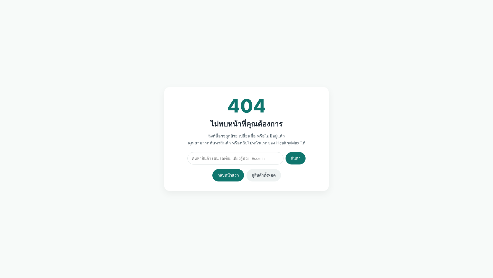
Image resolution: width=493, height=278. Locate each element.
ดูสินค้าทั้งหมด (264, 175)
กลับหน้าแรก (228, 175)
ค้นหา (295, 158)
